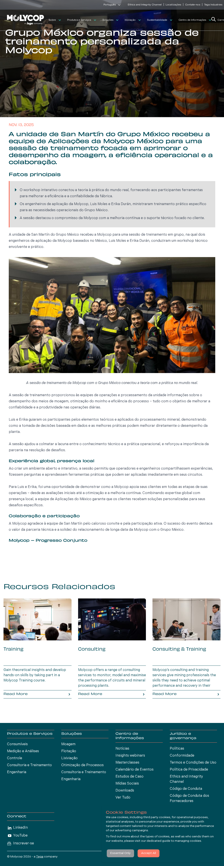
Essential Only (120, 853)
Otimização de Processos (82, 765)
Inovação (130, 20)
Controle (14, 758)
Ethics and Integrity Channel (145, 4)
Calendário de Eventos (135, 769)
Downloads (125, 790)
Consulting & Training (179, 649)
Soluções (107, 20)
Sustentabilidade (157, 20)
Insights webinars (130, 755)
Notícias (122, 748)
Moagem (68, 744)
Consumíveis (17, 744)
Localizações (173, 4)
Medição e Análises (23, 751)
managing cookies (188, 841)
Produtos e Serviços (79, 20)
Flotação (68, 751)
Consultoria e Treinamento (29, 765)
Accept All (148, 853)
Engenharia (16, 772)
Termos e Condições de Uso (193, 762)
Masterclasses (127, 762)
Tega (39, 856)
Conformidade (182, 755)
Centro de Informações (192, 20)
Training (13, 649)
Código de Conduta (186, 789)
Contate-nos (192, 4)
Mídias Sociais (127, 783)
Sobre (52, 20)
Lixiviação (69, 758)
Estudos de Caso (130, 776)
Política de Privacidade (189, 769)
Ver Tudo (123, 797)
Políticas (177, 748)
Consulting (91, 649)
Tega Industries (213, 4)
